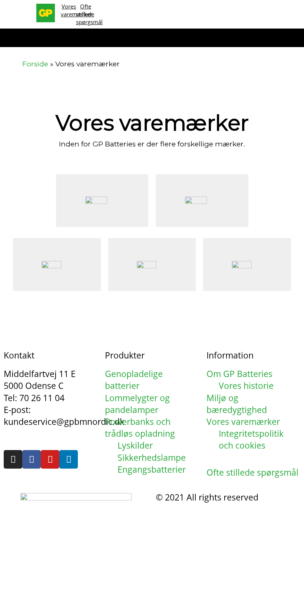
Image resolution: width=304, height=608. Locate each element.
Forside (35, 64)
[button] (24, 38)
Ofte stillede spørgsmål (89, 14)
